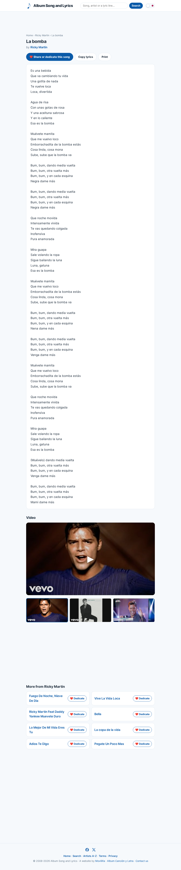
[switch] (150, 5)
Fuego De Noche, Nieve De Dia (46, 698)
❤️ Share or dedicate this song (50, 57)
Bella (97, 714)
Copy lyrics (85, 57)
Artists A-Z (90, 855)
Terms (102, 855)
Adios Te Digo (39, 744)
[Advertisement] (90, 22)
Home (29, 35)
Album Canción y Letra (120, 860)
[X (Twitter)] (94, 850)
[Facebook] (87, 850)
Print (105, 57)
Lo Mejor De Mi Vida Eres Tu (47, 730)
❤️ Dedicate (77, 698)
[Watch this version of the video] (47, 610)
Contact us (142, 860)
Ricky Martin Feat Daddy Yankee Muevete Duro (46, 714)
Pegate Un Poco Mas (109, 744)
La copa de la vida (107, 730)
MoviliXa (100, 860)
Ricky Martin (42, 35)
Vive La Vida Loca (107, 698)
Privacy (113, 855)
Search (77, 855)
